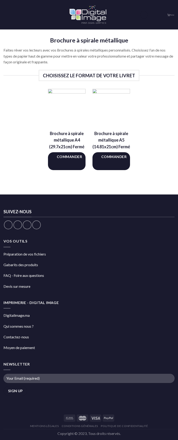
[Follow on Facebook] (8, 224)
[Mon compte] (161, 15)
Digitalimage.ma (16, 315)
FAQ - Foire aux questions (23, 275)
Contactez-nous (16, 337)
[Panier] (171, 14)
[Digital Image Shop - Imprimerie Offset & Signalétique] (89, 15)
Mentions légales (44, 426)
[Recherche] (144, 15)
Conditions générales (80, 426)
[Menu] (6, 14)
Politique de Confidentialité (124, 426)
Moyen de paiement (19, 347)
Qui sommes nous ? (18, 326)
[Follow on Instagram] (17, 224)
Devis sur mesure (16, 286)
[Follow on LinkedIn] (36, 224)
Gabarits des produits (20, 264)
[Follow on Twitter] (27, 224)
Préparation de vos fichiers (24, 254)
